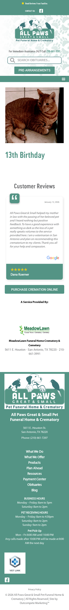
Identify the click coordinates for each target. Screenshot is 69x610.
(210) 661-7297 (39, 438)
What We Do (34, 452)
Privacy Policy (34, 589)
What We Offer (34, 457)
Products (34, 463)
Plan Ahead (35, 468)
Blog (34, 490)
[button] (63, 79)
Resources (34, 474)
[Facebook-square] (7, 580)
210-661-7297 (53, 51)
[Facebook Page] (41, 11)
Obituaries (34, 485)
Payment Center (34, 479)
